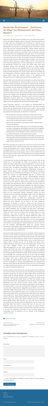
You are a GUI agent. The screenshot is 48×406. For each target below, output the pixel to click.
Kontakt (5, 392)
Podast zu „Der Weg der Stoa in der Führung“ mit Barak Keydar (11, 324)
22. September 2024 (8, 35)
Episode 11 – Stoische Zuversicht (37, 323)
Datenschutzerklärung (8, 396)
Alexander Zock (18, 35)
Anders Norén (36, 402)
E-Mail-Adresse (7, 365)
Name (5, 359)
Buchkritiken (12, 318)
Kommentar (6, 344)
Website (5, 372)
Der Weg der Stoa (24, 9)
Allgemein (8, 318)
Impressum (5, 394)
